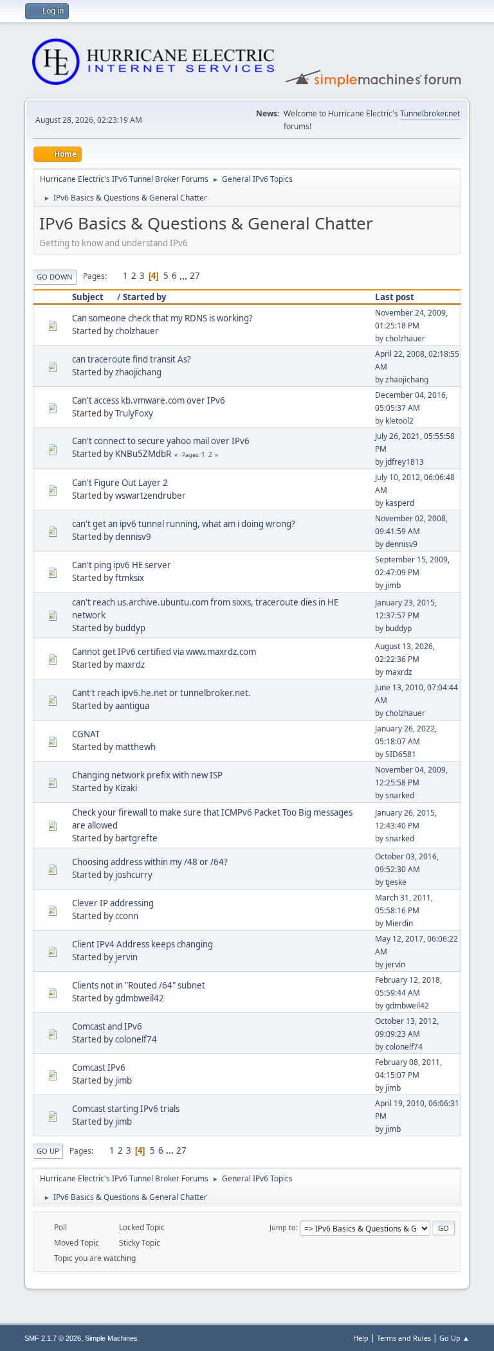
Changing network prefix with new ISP (147, 775)
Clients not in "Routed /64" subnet (138, 985)
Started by (145, 297)
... (184, 276)
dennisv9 (133, 536)
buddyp (130, 628)
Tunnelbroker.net (430, 113)
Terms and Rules (404, 1338)
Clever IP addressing (113, 903)
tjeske (396, 882)
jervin (126, 957)
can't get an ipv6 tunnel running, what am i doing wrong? (183, 524)
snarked (399, 795)
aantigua (132, 705)
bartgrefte (136, 838)
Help (361, 1338)
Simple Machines (111, 1338)
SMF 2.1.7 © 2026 (52, 1338)
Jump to (283, 1227)
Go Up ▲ (454, 1338)
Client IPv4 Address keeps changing (142, 944)
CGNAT (86, 734)
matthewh (135, 747)
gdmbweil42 (139, 998)
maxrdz (130, 664)
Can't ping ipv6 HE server (121, 565)
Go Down (55, 277)
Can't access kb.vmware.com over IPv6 (148, 400)
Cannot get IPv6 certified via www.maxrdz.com (164, 652)
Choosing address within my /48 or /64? (150, 862)
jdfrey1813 (404, 461)
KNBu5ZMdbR (143, 454)
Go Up (48, 1151)
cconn (126, 916)
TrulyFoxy (134, 413)
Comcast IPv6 (98, 1067)
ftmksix (129, 578)
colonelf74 (136, 1039)
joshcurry (133, 875)
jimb (393, 585)
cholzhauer (137, 331)
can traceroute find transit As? (131, 359)
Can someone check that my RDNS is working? (162, 318)
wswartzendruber (150, 495)
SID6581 (400, 754)
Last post (394, 297)
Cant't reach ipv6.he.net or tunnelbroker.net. (161, 693)
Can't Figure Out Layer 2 (120, 482)
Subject (88, 297)
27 (195, 276)
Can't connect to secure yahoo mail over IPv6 (161, 441)
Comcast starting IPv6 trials (125, 1108)
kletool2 (399, 420)
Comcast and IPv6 (107, 1026)
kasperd (399, 502)
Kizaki (126, 788)
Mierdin (399, 923)
